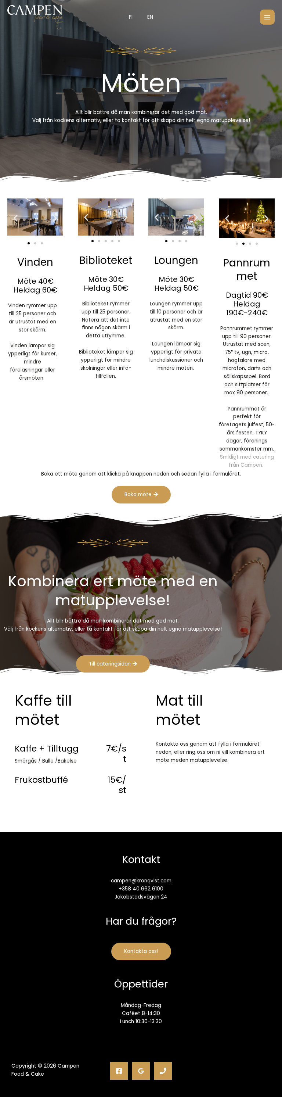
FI (131, 17)
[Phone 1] (163, 1071)
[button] (15, 218)
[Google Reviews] (141, 1071)
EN (150, 17)
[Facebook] (119, 1071)
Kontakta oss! (141, 951)
